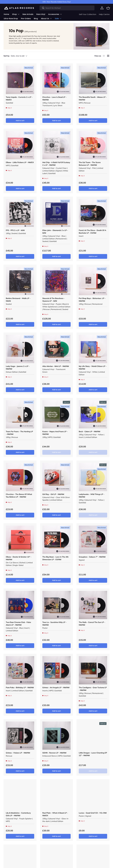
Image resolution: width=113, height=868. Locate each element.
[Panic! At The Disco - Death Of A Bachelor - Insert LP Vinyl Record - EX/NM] (93, 213)
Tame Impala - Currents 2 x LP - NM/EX (19, 98)
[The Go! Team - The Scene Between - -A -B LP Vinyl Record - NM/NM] (93, 145)
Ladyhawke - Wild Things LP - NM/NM (91, 495)
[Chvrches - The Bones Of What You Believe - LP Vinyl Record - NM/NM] (20, 477)
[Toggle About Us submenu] (51, 18)
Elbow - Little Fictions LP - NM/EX (20, 162)
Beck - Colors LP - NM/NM (89, 431)
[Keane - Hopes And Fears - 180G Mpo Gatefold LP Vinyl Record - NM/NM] (56, 414)
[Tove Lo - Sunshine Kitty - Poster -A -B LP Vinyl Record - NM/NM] (56, 605)
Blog (36, 18)
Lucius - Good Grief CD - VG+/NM (93, 813)
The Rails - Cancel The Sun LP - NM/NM (92, 623)
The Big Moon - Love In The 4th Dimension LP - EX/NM (55, 558)
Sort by (6, 56)
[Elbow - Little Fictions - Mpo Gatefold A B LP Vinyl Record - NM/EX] (20, 145)
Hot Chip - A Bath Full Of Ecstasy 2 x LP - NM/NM (56, 163)
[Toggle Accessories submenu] (61, 14)
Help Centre (104, 14)
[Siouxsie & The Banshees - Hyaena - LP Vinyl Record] (56, 281)
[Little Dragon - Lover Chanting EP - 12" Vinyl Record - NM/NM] (93, 735)
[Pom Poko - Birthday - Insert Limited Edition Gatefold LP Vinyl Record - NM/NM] (20, 670)
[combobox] (67, 8)
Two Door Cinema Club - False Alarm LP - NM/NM (18, 623)
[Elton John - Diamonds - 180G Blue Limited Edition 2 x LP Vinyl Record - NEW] (56, 213)
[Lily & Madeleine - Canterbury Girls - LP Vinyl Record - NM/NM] (20, 795)
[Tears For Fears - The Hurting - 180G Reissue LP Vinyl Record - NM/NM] (20, 414)
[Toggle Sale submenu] (60, 18)
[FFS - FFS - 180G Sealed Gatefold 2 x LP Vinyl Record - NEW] (20, 213)
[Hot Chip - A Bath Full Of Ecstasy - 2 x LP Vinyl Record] (56, 145)
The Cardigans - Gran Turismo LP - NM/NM (93, 688)
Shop (14, 14)
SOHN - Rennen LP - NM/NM (54, 753)
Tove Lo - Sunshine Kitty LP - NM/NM (54, 623)
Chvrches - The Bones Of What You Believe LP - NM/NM (19, 495)
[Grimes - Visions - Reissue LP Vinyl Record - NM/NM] (20, 735)
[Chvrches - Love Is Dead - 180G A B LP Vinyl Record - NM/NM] (56, 80)
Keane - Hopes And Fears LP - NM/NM (55, 432)
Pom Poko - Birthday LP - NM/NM (20, 687)
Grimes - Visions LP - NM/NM (18, 753)
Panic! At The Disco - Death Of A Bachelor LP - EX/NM (92, 231)
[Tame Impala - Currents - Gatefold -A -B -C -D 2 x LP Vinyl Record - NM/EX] (20, 80)
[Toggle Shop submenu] (18, 14)
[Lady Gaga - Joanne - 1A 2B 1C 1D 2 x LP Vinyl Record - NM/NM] (20, 349)
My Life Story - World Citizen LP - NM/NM (92, 367)
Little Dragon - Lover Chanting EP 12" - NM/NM (93, 754)
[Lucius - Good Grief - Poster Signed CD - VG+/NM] (93, 795)
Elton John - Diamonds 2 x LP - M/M (55, 231)
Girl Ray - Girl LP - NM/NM (53, 494)
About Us (45, 18)
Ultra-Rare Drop (11, 18)
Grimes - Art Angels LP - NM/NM (55, 687)
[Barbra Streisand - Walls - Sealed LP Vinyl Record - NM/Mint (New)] (20, 281)
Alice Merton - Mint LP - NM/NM (55, 366)
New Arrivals (28, 14)
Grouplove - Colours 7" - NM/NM (92, 557)
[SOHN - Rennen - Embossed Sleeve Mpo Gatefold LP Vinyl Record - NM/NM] (56, 735)
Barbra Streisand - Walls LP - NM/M (18, 299)
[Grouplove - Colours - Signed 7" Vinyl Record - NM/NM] (93, 540)
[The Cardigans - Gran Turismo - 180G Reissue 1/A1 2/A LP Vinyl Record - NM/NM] (93, 670)
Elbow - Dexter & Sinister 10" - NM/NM (18, 558)
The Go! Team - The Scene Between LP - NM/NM (90, 163)
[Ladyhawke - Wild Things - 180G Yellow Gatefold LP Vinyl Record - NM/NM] (93, 477)
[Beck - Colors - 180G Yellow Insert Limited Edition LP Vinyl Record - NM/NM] (93, 414)
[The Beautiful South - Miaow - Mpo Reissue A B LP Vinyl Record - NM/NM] (93, 80)
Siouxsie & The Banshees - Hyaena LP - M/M (53, 299)
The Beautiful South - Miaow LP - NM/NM (93, 98)
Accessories (53, 14)
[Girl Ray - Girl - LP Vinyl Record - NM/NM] (56, 477)
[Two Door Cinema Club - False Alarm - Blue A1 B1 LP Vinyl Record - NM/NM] (20, 605)
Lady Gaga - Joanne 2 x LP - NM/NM (18, 367)
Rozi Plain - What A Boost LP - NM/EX (55, 814)
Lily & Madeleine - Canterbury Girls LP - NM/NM (18, 814)
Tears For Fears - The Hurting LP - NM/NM (19, 432)
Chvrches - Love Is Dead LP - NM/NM (54, 98)
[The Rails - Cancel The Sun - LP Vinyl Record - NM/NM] (93, 605)
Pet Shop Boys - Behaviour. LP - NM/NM (92, 299)
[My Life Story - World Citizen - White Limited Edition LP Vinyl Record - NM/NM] (93, 349)
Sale (57, 18)
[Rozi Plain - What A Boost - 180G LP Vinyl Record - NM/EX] (56, 795)
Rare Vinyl (40, 14)
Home (6, 14)
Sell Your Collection (87, 14)
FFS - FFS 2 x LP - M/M (15, 230)
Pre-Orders (26, 18)
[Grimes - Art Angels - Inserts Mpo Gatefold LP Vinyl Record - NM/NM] (56, 670)
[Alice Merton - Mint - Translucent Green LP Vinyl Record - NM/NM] (56, 349)
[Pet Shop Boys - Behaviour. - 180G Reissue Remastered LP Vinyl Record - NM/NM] (93, 281)
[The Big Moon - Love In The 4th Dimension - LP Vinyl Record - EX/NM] (56, 540)
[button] (108, 8)
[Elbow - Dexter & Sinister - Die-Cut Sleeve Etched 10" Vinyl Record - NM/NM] (20, 540)
